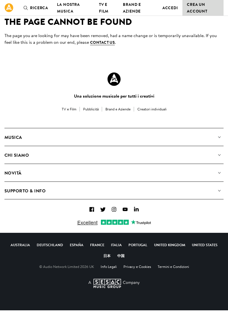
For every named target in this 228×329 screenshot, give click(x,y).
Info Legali (109, 266)
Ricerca (39, 8)
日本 (107, 255)
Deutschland (50, 244)
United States (204, 244)
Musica (13, 137)
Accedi (170, 8)
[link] (8, 7)
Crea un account (197, 8)
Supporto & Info (25, 191)
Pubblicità (91, 109)
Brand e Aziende (132, 8)
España (76, 244)
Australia (20, 244)
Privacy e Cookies (137, 266)
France (97, 244)
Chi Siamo (16, 155)
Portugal (137, 244)
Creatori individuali (152, 109)
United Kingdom (169, 244)
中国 (121, 255)
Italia (116, 244)
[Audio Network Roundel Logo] (114, 79)
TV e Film (104, 8)
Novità (13, 173)
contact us (102, 42)
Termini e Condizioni (173, 266)
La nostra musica (68, 8)
